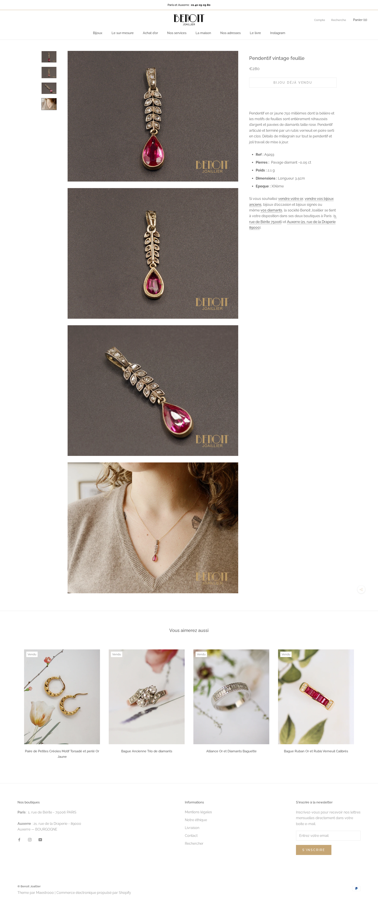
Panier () (360, 20)
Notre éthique (196, 820)
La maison (203, 33)
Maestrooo (45, 893)
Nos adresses (230, 33)
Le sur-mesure (123, 33)
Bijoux (97, 33)
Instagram (277, 33)
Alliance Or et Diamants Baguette (231, 751)
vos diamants (271, 210)
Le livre (255, 33)
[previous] (14, 703)
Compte (319, 20)
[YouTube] (40, 840)
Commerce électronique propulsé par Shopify (93, 893)
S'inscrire (313, 850)
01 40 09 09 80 (200, 5)
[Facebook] (19, 840)
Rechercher (194, 843)
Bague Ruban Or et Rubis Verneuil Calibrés (316, 751)
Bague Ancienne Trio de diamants (146, 751)
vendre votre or (290, 199)
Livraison (192, 828)
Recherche (338, 20)
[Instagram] (30, 840)
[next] (364, 703)
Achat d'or (150, 33)
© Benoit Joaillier (29, 886)
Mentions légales (198, 812)
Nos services (176, 33)
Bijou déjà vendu (292, 82)
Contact (191, 836)
